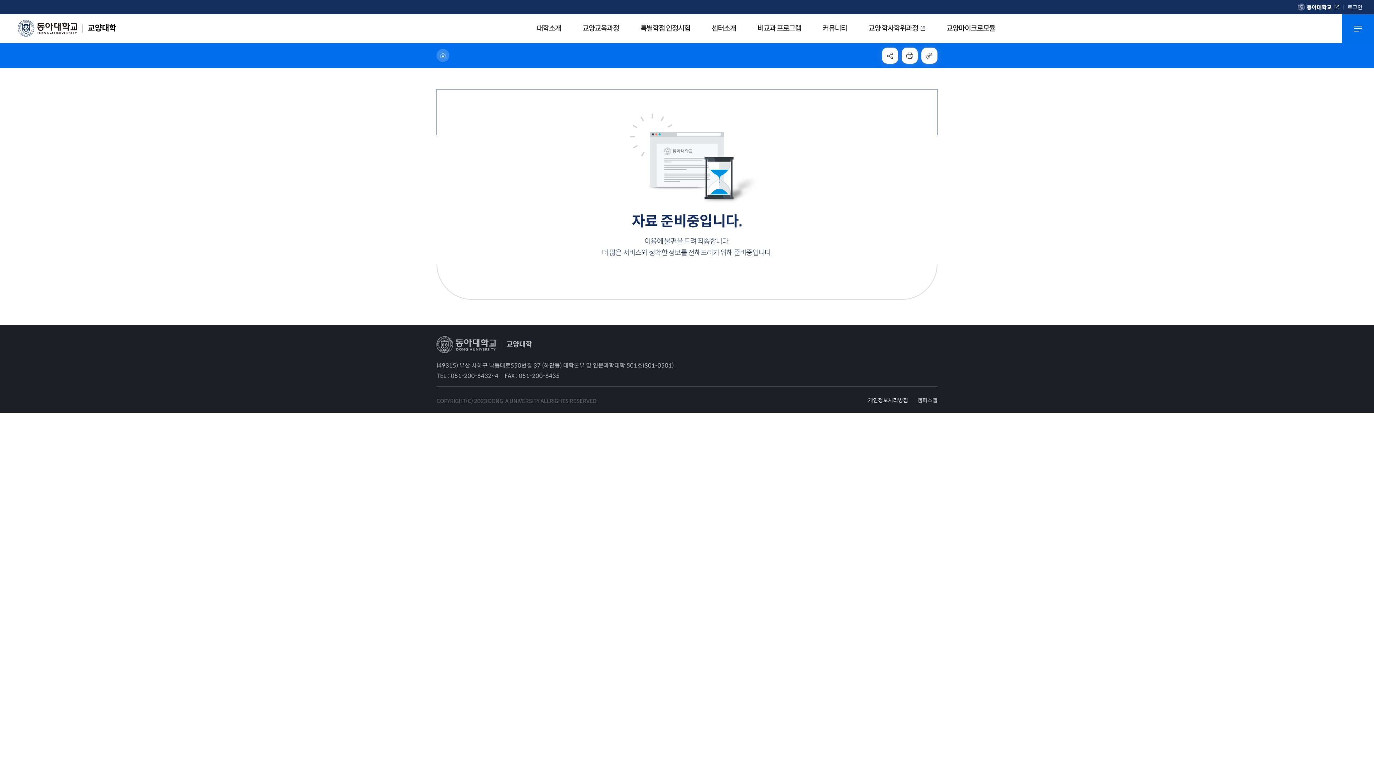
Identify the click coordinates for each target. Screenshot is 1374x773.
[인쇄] (910, 56)
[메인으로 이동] (443, 55)
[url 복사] (929, 56)
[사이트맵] (1358, 28)
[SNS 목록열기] (890, 56)
